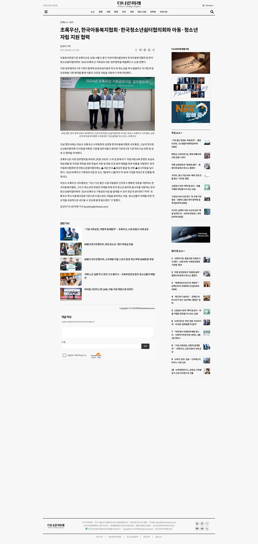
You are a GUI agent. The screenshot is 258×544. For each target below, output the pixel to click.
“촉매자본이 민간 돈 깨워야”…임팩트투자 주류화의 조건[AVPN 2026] (185, 286)
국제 (132, 11)
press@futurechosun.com (165, 522)
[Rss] (207, 528)
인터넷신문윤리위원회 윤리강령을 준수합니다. (104, 529)
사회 (108, 11)
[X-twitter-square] (197, 523)
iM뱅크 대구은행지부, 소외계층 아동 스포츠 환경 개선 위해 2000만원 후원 (119, 259)
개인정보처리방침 (114, 537)
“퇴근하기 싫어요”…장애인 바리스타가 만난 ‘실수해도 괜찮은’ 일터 (185, 299)
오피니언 (163, 11)
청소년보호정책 (132, 537)
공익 (124, 11)
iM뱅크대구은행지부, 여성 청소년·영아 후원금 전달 (108, 244)
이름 (64, 342)
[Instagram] (207, 523)
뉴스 (93, 11)
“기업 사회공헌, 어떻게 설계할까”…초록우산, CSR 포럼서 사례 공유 (116, 229)
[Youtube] (202, 528)
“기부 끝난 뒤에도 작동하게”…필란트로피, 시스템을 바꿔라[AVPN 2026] (186, 143)
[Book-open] (197, 528)
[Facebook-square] (202, 523)
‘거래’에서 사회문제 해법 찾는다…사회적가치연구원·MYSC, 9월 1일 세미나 (185, 334)
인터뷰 (153, 11)
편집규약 (146, 537)
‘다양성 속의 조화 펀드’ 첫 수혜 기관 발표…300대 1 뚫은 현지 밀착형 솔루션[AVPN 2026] (186, 199)
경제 (100, 11)
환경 (116, 11)
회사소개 (99, 537)
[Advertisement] (190, 430)
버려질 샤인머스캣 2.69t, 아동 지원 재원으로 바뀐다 (108, 289)
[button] (136, 50)
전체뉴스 (64, 22)
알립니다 (158, 537)
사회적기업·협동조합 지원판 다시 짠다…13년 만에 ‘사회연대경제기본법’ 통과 (185, 261)
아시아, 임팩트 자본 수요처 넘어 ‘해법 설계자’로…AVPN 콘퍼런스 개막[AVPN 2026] (186, 213)
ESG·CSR (142, 11)
